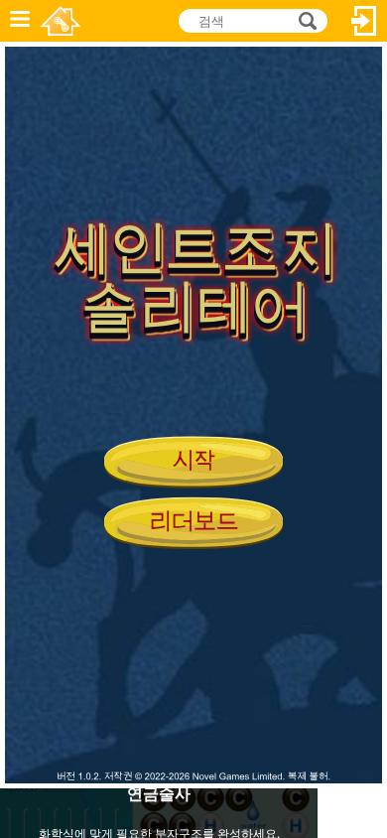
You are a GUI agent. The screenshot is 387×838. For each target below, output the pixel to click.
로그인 (364, 21)
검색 (305, 21)
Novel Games (60, 21)
